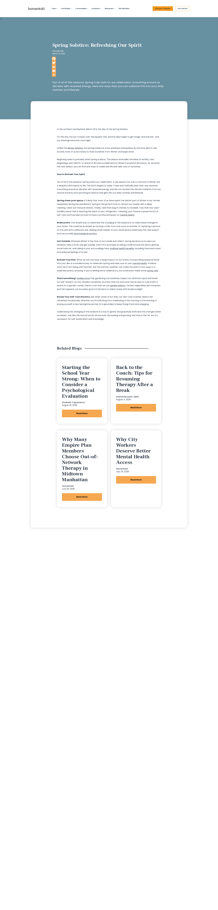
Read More (82, 413)
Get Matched (124, 8)
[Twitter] (109, 63)
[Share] (109, 75)
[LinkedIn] (109, 67)
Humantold (57, 51)
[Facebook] (109, 59)
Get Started (182, 8)
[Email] (109, 71)
